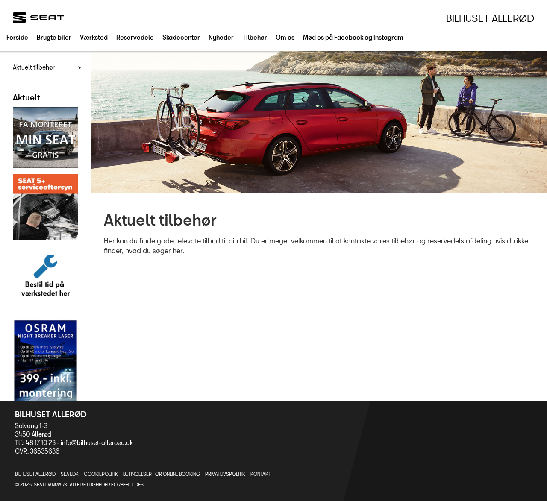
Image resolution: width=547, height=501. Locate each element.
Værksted (94, 37)
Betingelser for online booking (161, 474)
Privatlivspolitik (225, 474)
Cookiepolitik (101, 474)
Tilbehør (254, 37)
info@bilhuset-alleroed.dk (97, 442)
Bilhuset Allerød (490, 18)
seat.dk (70, 474)
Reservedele (135, 37)
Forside (17, 37)
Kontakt (260, 474)
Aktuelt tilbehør (34, 67)
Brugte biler (54, 37)
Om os (285, 37)
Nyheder (221, 37)
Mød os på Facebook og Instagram (353, 37)
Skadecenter (181, 37)
